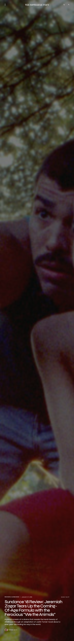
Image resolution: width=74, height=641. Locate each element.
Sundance (15, 597)
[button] (6, 4)
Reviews (8, 597)
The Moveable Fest (37, 4)
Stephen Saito (12, 629)
